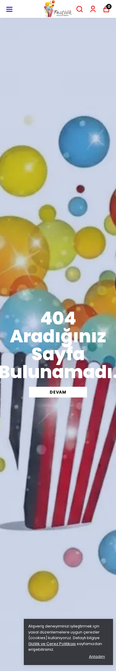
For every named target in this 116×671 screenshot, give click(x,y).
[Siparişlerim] (93, 9)
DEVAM (58, 392)
